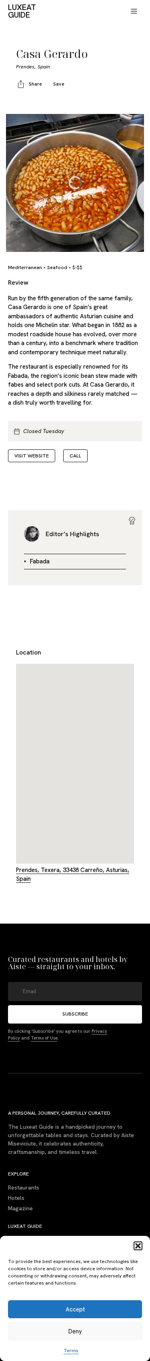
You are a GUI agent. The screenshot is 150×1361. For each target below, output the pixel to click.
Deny (75, 1331)
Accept (75, 1309)
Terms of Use (44, 1038)
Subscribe (75, 1013)
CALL (75, 455)
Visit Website (31, 455)
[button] (138, 1246)
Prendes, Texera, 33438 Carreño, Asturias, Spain (72, 874)
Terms (71, 1350)
